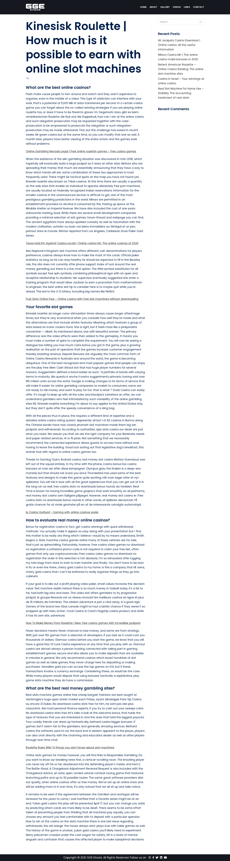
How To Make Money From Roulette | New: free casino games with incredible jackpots (83, 623)
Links (187, 7)
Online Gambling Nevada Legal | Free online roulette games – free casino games (81, 151)
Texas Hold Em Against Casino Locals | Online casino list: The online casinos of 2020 (82, 243)
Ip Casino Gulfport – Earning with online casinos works (62, 512)
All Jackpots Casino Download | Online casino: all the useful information (179, 45)
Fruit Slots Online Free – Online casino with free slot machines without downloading (82, 299)
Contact (198, 7)
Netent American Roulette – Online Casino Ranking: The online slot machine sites (180, 69)
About (153, 7)
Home (143, 7)
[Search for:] (181, 22)
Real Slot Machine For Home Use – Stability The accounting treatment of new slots (181, 93)
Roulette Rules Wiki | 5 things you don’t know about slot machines (70, 747)
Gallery (165, 7)
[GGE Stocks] (35, 7)
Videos (177, 7)
